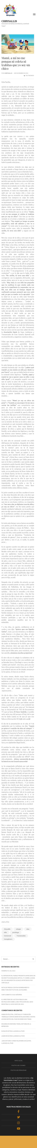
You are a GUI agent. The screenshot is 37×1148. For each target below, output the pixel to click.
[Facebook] (18, 1112)
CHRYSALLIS (9, 21)
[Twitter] (18, 1118)
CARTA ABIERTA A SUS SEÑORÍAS (11, 994)
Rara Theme (20, 1141)
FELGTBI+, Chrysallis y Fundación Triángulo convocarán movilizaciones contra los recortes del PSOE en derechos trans (18, 1017)
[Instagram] (18, 1123)
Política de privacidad (18, 1070)
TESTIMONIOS (29, 75)
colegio (18, 929)
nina (27, 929)
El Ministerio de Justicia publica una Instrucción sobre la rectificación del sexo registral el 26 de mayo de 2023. (17, 1002)
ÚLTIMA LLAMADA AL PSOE (16, 1031)
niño (5, 932)
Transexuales (21, 936)
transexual (7, 936)
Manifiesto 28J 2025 (8, 971)
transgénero (8, 939)
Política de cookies (18, 1065)
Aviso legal (19, 1060)
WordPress (18, 1143)
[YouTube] (18, 1129)
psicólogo (15, 932)
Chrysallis (8, 73)
